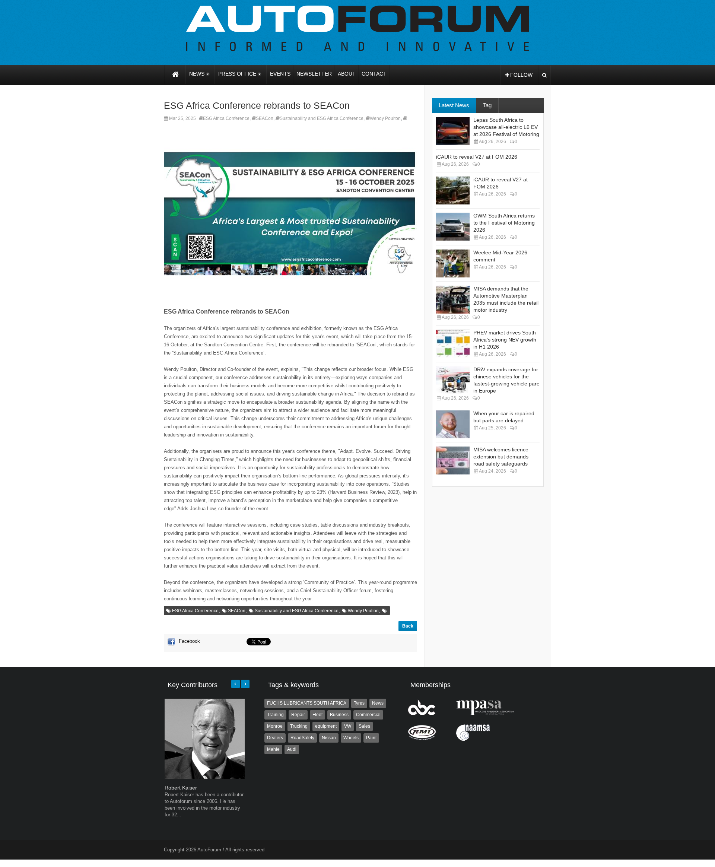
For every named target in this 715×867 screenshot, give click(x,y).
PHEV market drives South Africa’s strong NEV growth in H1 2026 (504, 340)
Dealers (275, 737)
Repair (298, 714)
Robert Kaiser (181, 788)
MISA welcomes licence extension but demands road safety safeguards (500, 457)
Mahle (273, 749)
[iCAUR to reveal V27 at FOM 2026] (453, 190)
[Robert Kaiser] (205, 777)
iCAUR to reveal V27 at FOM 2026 (476, 157)
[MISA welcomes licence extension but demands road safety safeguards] (453, 460)
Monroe (275, 726)
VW (347, 726)
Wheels (351, 737)
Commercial (368, 714)
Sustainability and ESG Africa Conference (321, 118)
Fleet (317, 714)
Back (407, 626)
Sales (364, 726)
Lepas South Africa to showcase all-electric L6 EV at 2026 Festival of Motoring (506, 127)
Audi (291, 749)
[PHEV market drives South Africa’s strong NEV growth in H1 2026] (453, 344)
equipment (326, 726)
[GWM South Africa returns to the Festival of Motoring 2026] (453, 227)
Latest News (454, 105)
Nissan (329, 737)
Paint (371, 737)
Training (275, 714)
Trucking (299, 726)
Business (339, 714)
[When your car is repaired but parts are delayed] (453, 424)
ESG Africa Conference (226, 118)
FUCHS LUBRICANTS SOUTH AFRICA (306, 703)
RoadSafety (302, 737)
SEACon (264, 118)
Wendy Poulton (385, 118)
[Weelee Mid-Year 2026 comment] (453, 263)
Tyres (359, 703)
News (378, 703)
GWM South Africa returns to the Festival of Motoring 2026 (504, 223)
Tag (487, 105)
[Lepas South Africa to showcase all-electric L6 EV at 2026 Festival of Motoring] (453, 131)
